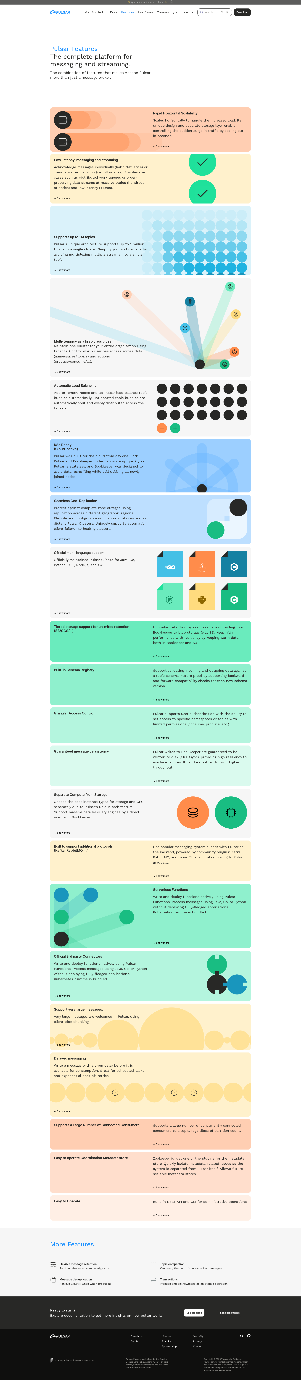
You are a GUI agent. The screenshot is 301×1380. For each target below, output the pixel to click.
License (166, 1336)
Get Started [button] (94, 12)
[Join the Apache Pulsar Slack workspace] (242, 1336)
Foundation (137, 1336)
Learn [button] (186, 12)
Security (198, 1336)
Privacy (197, 1341)
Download (242, 12)
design (171, 125)
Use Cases (145, 12)
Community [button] (165, 12)
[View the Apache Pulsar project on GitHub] (249, 1336)
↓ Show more (161, 146)
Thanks (166, 1341)
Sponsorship (169, 1346)
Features (127, 12)
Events (134, 1341)
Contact (198, 1346)
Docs (113, 12)
